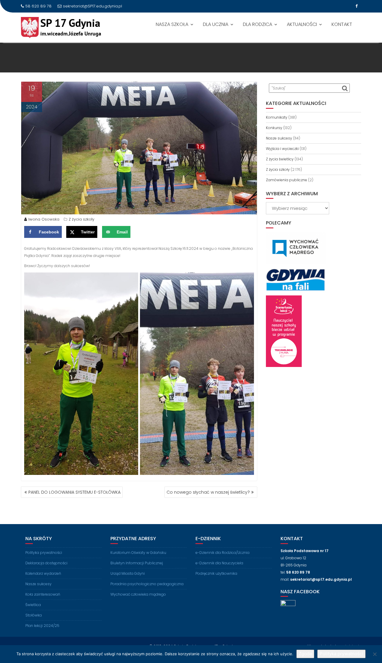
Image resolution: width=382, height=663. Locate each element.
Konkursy (274, 127)
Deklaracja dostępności (46, 563)
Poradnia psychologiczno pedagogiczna (147, 583)
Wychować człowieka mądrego (138, 594)
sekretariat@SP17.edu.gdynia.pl (92, 6)
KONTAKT (342, 24)
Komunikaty (276, 117)
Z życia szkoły (81, 219)
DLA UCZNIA (215, 24)
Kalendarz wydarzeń (43, 573)
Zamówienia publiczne (286, 179)
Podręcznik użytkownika (216, 573)
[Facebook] (356, 6)
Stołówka (33, 615)
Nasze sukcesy (279, 138)
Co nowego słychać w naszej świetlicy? (208, 492)
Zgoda (305, 653)
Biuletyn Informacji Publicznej (136, 563)
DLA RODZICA (257, 24)
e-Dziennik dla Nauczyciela (219, 563)
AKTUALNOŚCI (302, 24)
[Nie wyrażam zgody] (375, 654)
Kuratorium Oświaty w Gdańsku (138, 552)
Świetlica (33, 604)
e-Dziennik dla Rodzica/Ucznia (222, 552)
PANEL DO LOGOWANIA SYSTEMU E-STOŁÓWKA (74, 492)
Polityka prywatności (43, 552)
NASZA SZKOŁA (172, 24)
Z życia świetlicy (280, 159)
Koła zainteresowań (42, 594)
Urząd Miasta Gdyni (127, 573)
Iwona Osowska (43, 219)
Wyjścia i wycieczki (282, 148)
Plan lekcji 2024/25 (42, 625)
